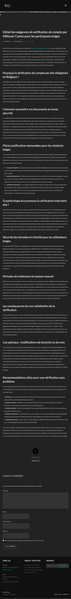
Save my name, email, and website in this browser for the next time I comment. (24, 541)
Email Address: (7, 521)
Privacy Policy (6, 592)
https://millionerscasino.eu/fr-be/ (40, 48)
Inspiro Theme (58, 594)
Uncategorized (18, 41)
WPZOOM (65, 594)
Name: (5, 512)
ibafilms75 (7, 41)
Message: (5, 490)
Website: (5, 531)
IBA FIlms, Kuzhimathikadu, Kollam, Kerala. (10, 568)
